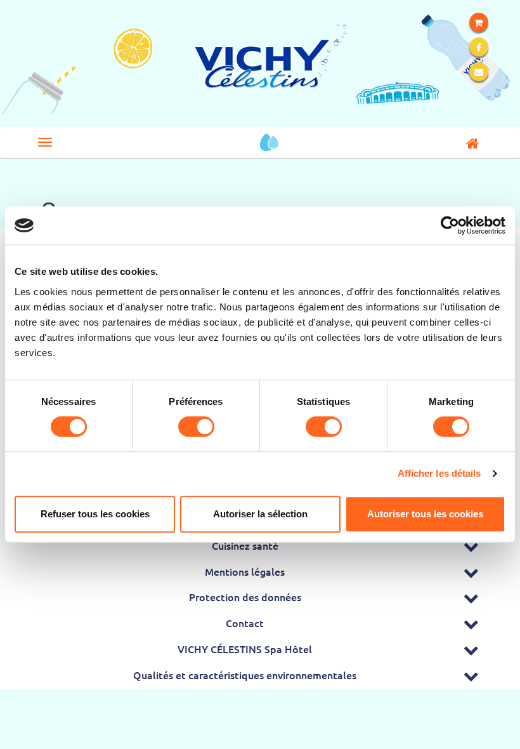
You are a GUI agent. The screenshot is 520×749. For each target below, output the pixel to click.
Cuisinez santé (245, 545)
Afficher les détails (439, 473)
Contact (245, 623)
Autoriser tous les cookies (425, 513)
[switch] (196, 426)
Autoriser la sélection (260, 513)
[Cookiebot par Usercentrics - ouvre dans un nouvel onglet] (449, 225)
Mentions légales (245, 571)
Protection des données (245, 597)
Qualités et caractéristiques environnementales (244, 675)
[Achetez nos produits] (478, 22)
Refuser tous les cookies (95, 513)
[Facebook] (478, 46)
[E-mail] (478, 71)
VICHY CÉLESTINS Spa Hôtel (245, 649)
